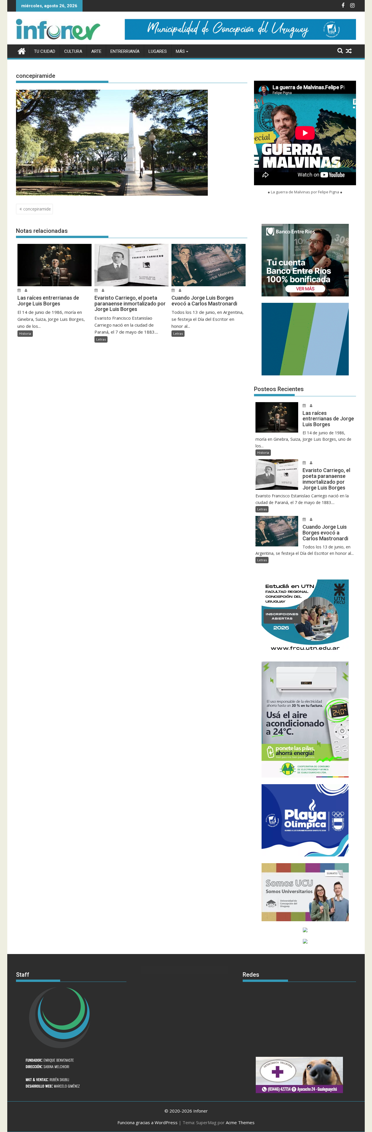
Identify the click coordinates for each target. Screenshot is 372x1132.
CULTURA (73, 51)
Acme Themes (240, 1122)
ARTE (96, 51)
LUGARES (158, 51)
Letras (101, 339)
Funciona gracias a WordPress (147, 1122)
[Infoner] (21, 50)
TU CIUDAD (44, 51)
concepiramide (37, 209)
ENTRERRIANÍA (125, 51)
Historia (25, 333)
